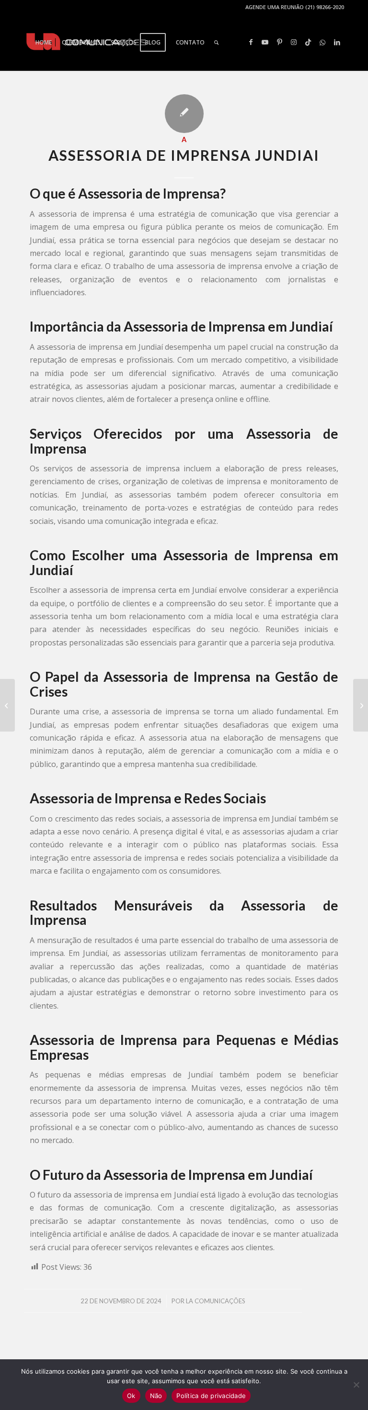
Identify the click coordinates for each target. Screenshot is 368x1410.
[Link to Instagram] (294, 42)
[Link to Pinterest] (279, 42)
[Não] (356, 1384)
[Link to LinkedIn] (337, 42)
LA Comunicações (215, 1301)
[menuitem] (44, 42)
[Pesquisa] (216, 42)
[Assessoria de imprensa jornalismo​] (7, 705)
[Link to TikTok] (308, 42)
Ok (131, 1395)
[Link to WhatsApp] (322, 42)
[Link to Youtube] (265, 42)
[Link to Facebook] (250, 42)
